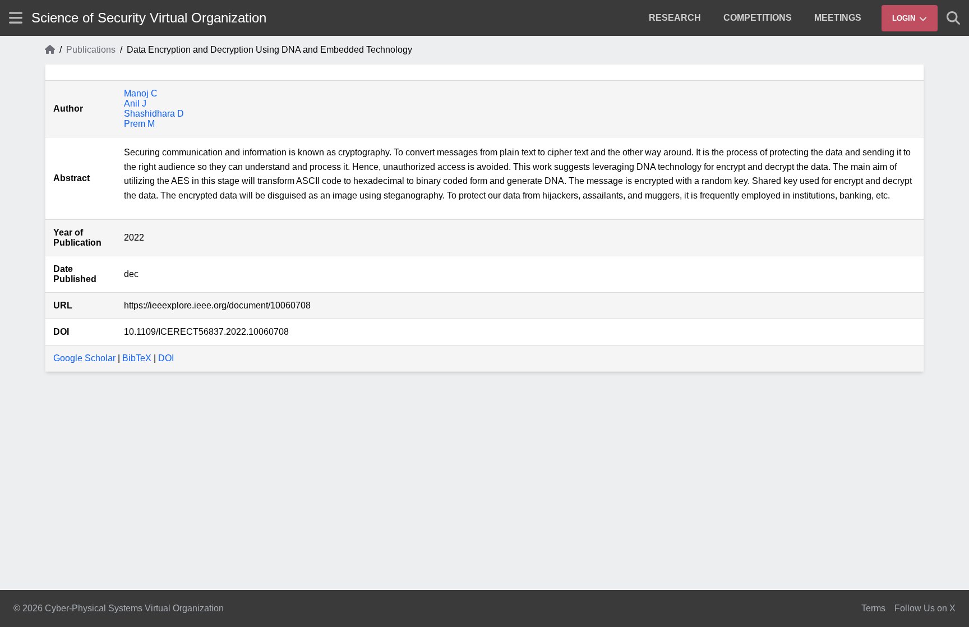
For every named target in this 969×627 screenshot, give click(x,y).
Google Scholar (84, 358)
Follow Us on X (925, 608)
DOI (166, 358)
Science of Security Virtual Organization (148, 17)
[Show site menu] (15, 17)
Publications (91, 49)
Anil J (135, 103)
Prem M (139, 123)
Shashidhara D (154, 113)
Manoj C (141, 93)
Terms (873, 608)
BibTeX (136, 358)
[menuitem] (675, 18)
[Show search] (953, 18)
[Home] (50, 50)
